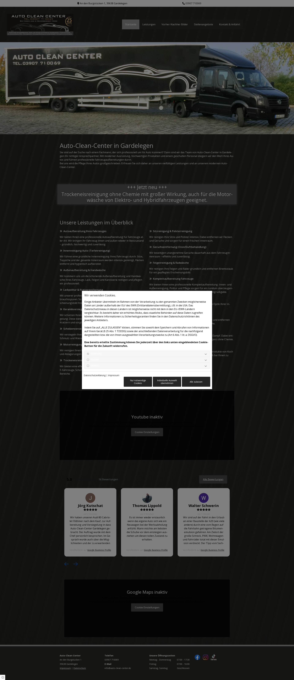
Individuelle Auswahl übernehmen (167, 382)
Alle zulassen (196, 381)
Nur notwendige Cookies (138, 382)
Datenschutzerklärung (95, 375)
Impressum (113, 375)
